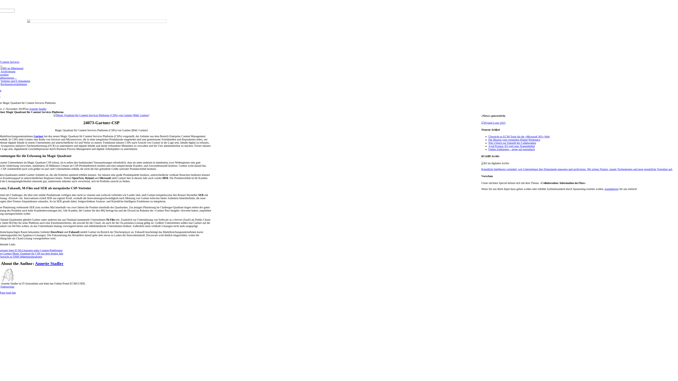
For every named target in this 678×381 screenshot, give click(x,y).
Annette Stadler (37, 108)
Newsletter (41, 4)
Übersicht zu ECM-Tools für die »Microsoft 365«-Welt (519, 136)
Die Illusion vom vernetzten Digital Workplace (514, 139)
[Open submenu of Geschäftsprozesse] (15, 78)
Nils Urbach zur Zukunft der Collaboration (512, 142)
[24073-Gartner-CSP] (101, 115)
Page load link (8, 292)
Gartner (38, 136)
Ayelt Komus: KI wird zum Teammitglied (511, 146)
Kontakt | (30, 4)
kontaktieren (611, 189)
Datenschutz (7, 286)
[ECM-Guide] (96, 21)
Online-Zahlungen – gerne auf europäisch (511, 149)
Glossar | (19, 4)
